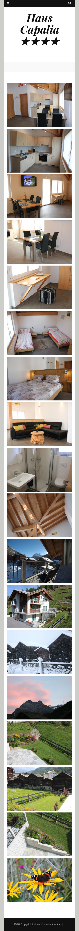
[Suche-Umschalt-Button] (69, 3)
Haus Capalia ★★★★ (39, 29)
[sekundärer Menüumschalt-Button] (8, 3)
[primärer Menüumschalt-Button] (39, 58)
